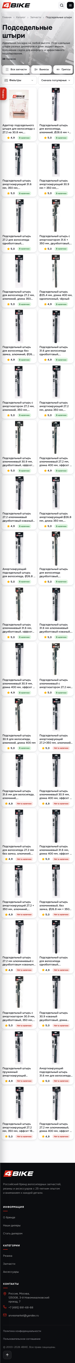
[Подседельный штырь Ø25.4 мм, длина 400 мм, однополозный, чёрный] (56, 271)
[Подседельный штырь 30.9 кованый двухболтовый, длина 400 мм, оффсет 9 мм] (56, 992)
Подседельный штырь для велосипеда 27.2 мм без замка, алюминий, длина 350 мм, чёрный (18, 850)
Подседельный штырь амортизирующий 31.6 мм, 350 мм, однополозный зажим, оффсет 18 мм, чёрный (17, 184)
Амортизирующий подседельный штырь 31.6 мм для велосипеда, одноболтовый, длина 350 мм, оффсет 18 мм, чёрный (55, 1072)
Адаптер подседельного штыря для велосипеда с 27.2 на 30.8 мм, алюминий (18, 128)
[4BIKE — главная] (16, 5)
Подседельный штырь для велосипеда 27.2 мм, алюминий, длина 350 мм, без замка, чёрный (18, 295)
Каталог (21, 17)
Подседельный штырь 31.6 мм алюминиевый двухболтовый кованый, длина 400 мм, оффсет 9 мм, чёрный (55, 628)
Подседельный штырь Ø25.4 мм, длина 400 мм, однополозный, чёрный (55, 295)
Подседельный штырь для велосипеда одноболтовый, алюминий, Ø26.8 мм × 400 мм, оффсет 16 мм (54, 961)
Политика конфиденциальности (22, 1331)
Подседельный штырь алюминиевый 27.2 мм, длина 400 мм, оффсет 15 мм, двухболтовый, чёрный (55, 461)
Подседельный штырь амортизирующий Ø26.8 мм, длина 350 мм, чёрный (55, 517)
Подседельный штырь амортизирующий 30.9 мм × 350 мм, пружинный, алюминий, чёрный (54, 184)
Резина (7, 1255)
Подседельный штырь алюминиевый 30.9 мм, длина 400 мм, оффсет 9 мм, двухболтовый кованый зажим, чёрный (18, 683)
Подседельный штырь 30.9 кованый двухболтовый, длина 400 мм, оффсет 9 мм (53, 1016)
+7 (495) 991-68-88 (20, 1307)
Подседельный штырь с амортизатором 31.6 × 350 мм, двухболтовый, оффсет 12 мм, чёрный (54, 239)
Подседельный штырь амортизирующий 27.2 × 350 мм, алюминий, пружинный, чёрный (18, 905)
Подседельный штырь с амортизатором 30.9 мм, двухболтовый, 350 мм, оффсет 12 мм (18, 1016)
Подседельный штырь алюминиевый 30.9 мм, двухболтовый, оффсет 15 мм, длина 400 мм (17, 461)
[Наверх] (7, 1355)
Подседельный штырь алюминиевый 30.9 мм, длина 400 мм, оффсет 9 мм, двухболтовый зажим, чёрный (55, 794)
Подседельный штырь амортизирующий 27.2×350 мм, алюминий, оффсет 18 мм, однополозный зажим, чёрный (55, 739)
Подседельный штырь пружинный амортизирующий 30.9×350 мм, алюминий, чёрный (18, 1072)
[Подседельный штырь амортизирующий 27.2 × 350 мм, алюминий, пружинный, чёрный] (19, 881)
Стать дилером (12, 1233)
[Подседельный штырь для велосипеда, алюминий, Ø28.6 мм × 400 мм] (56, 104)
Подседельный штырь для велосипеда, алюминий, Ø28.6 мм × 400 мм (54, 128)
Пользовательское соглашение (21, 1338)
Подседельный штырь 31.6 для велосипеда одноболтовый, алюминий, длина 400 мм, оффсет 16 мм (53, 350)
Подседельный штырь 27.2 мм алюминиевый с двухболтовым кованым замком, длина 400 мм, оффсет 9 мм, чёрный (18, 961)
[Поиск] (61, 5)
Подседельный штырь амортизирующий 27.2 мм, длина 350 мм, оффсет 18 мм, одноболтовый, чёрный (54, 406)
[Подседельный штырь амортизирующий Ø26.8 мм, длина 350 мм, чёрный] (56, 493)
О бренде (9, 1217)
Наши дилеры (12, 1225)
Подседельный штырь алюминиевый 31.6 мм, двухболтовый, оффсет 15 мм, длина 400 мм (17, 628)
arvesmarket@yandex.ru (23, 1315)
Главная (7, 17)
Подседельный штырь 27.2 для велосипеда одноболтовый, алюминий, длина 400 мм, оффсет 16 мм (16, 239)
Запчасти (35, 17)
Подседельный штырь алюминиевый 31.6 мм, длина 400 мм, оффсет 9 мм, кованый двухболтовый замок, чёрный (55, 850)
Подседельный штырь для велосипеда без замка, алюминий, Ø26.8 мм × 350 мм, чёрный (18, 350)
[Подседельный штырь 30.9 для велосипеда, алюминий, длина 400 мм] (19, 715)
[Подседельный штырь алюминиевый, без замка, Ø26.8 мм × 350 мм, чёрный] (56, 881)
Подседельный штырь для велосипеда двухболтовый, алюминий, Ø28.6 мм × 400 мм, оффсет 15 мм (54, 572)
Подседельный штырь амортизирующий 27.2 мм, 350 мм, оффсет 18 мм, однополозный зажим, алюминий (17, 1127)
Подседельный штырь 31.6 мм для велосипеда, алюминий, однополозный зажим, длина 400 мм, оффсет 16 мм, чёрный (19, 794)
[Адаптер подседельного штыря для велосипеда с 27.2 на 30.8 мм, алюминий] (19, 104)
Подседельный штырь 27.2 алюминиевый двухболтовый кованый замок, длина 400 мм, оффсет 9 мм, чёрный (17, 517)
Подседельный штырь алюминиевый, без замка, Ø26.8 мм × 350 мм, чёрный (54, 905)
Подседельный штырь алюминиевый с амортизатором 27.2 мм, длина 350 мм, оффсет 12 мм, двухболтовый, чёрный (55, 683)
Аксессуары (11, 1271)
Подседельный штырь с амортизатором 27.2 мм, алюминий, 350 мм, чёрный (18, 406)
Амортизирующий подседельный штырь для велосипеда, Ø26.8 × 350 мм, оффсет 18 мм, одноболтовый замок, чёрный (18, 572)
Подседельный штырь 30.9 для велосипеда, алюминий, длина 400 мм (19, 739)
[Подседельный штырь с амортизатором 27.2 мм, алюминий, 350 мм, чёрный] (19, 382)
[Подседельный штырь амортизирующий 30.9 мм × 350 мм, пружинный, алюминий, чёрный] (56, 160)
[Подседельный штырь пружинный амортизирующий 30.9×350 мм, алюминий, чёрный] (19, 1047)
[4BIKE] (18, 1173)
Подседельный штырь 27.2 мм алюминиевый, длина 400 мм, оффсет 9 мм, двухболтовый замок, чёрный (55, 1127)
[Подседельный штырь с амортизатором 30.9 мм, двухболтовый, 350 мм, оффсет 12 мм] (19, 992)
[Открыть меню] (70, 5)
